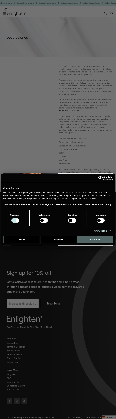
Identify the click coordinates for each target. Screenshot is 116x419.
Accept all (95, 239)
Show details (100, 231)
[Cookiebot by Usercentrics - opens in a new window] (100, 178)
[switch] (44, 220)
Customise (58, 239)
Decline (21, 239)
